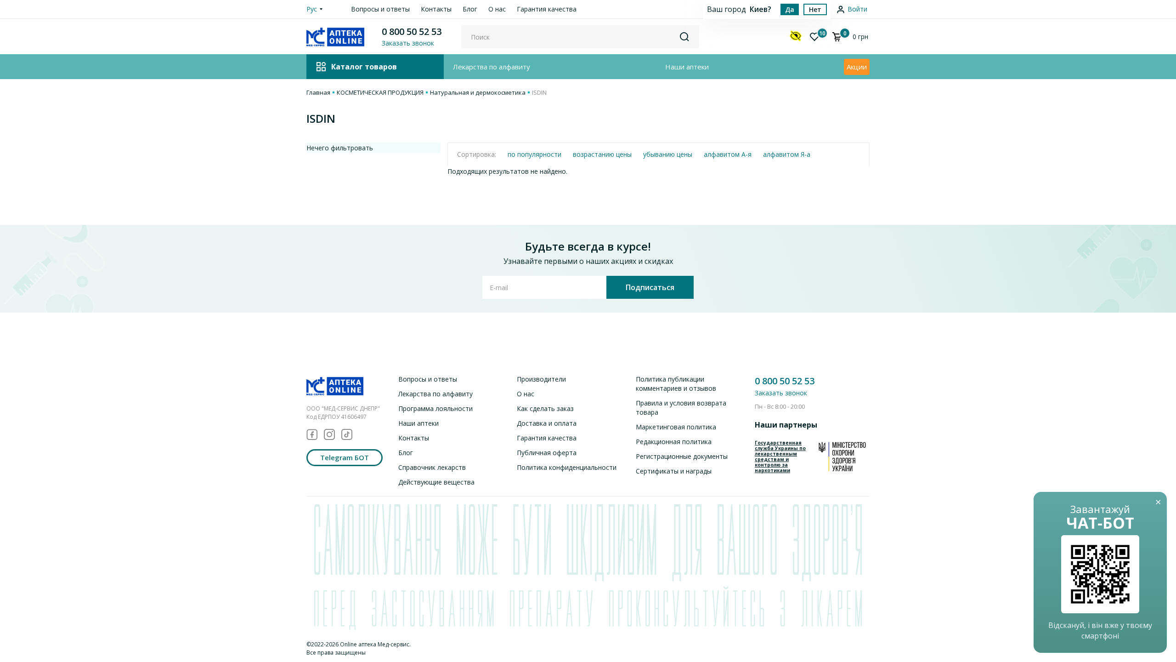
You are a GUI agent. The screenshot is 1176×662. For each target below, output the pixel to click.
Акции (857, 66)
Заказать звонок (781, 392)
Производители (541, 379)
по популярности (534, 154)
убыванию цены (667, 154)
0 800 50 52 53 (411, 31)
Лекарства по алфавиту (491, 66)
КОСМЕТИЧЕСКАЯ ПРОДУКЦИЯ (380, 92)
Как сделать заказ (545, 408)
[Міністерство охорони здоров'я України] (842, 456)
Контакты (436, 9)
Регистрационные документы (682, 456)
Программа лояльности (435, 408)
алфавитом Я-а (786, 154)
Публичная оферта (547, 452)
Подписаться (650, 287)
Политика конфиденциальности (566, 467)
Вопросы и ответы (380, 9)
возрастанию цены (602, 154)
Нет (815, 9)
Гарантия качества (547, 9)
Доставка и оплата (547, 423)
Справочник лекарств (432, 467)
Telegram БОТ (344, 457)
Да (789, 9)
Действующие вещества (436, 482)
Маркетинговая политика (676, 426)
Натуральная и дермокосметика (478, 92)
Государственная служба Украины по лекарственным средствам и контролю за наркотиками (780, 456)
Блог (470, 9)
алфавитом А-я (728, 154)
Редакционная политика (674, 441)
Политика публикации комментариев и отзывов (676, 384)
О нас (497, 9)
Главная (318, 92)
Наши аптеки (687, 66)
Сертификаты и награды (674, 471)
